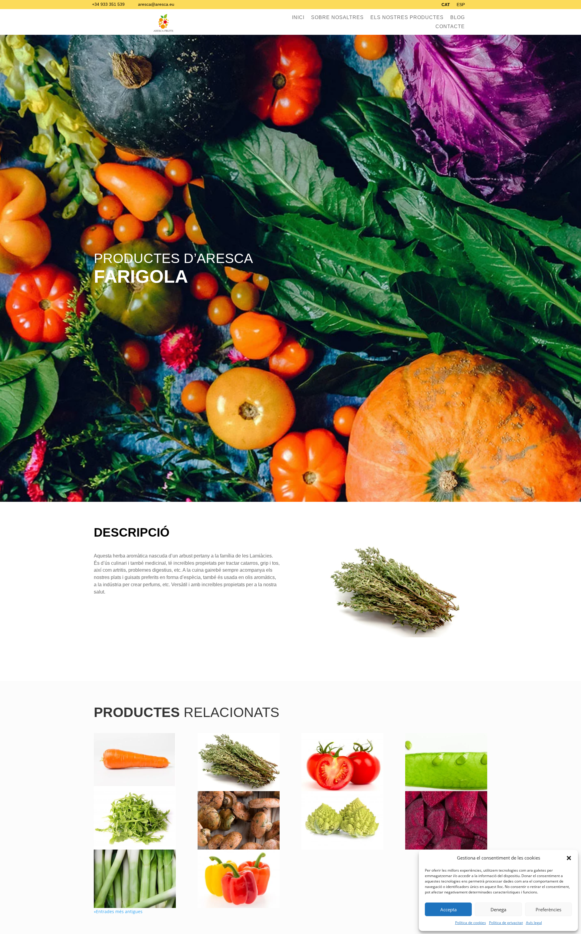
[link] (445, 5)
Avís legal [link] (534, 922)
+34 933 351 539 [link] (108, 4)
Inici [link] (298, 17)
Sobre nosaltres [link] (337, 17)
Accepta (448, 909)
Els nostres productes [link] (407, 17)
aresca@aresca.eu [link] (156, 4)
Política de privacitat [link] (506, 922)
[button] (569, 858)
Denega (498, 909)
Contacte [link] (450, 27)
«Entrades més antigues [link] (118, 911)
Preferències (548, 909)
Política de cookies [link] (470, 922)
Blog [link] (457, 17)
